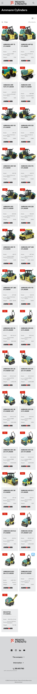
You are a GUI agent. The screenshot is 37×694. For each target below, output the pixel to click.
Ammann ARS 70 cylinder (9, 248)
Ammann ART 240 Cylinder (27, 248)
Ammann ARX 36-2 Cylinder (27, 410)
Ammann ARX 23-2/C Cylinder (27, 370)
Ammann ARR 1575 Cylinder (8, 86)
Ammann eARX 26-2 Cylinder (8, 572)
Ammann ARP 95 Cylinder (27, 45)
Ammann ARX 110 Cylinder (27, 288)
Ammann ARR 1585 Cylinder (26, 86)
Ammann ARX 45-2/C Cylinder (27, 451)
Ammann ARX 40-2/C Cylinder (9, 451)
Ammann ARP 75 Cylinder (9, 45)
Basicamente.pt (18, 682)
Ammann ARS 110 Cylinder (9, 126)
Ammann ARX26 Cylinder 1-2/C (27, 532)
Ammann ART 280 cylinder (9, 288)
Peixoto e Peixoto (13, 680)
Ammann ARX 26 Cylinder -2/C (9, 410)
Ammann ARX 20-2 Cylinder (27, 329)
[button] (2, 3)
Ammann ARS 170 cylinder (27, 167)
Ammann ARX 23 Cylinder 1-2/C (9, 370)
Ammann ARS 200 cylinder (8, 207)
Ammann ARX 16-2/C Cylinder (9, 329)
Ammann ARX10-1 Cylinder (27, 491)
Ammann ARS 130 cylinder (27, 126)
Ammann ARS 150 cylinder (9, 167)
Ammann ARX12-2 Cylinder (9, 532)
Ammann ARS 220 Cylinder (27, 207)
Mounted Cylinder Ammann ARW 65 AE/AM (9, 613)
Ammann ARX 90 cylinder (9, 491)
